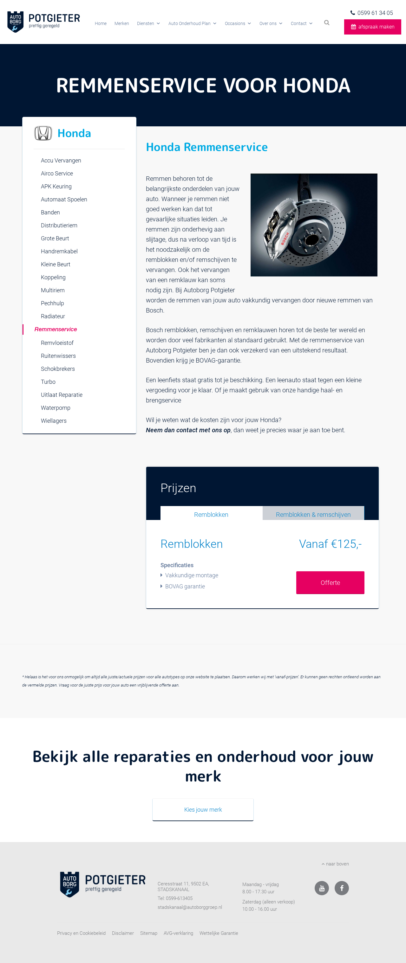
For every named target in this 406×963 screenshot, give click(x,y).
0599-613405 (179, 898)
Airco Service (57, 173)
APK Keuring (56, 186)
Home (101, 23)
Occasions (235, 23)
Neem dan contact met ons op (188, 430)
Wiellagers (54, 420)
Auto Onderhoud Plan (189, 23)
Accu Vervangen (61, 160)
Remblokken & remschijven (313, 514)
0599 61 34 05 (375, 13)
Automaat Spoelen (64, 199)
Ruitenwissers (58, 355)
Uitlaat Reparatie (61, 394)
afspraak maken (376, 27)
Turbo (48, 381)
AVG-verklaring (178, 933)
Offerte (330, 582)
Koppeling (53, 277)
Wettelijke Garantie (219, 933)
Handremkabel (59, 251)
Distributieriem (59, 225)
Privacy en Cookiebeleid (81, 933)
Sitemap (148, 933)
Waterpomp (55, 407)
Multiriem (53, 290)
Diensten (145, 23)
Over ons (268, 23)
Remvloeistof (57, 342)
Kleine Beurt (55, 264)
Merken (122, 23)
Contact (299, 23)
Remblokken (211, 514)
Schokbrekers (58, 368)
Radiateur (53, 316)
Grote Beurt (55, 238)
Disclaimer (123, 933)
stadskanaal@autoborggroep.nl (190, 907)
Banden (50, 212)
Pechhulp (52, 303)
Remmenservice (56, 329)
